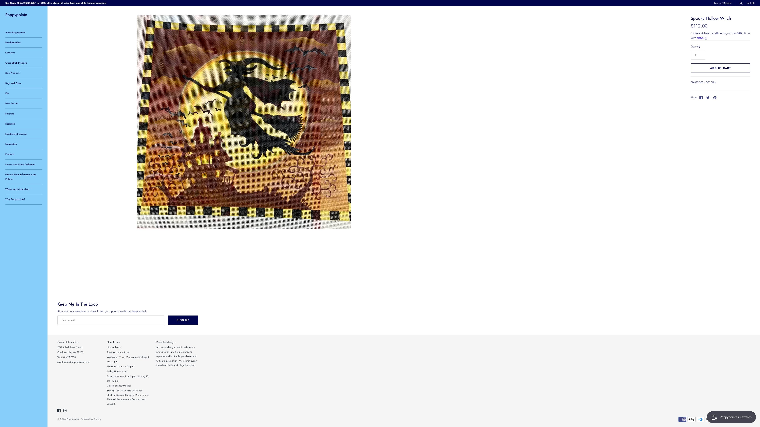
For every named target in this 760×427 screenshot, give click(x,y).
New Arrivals (11, 103)
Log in (717, 3)
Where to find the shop (17, 189)
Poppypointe (72, 419)
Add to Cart (720, 68)
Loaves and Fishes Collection (20, 164)
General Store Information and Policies (20, 176)
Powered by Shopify (91, 419)
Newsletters (11, 144)
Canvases (10, 52)
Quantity (695, 46)
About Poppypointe (15, 32)
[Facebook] (59, 411)
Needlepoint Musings (16, 134)
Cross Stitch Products (16, 62)
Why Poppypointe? (15, 199)
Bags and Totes (13, 83)
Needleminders (13, 42)
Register (727, 3)
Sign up (183, 320)
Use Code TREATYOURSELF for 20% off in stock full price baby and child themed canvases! (55, 3)
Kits (7, 93)
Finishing (9, 113)
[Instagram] (64, 411)
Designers (10, 123)
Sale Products (12, 73)
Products (9, 154)
